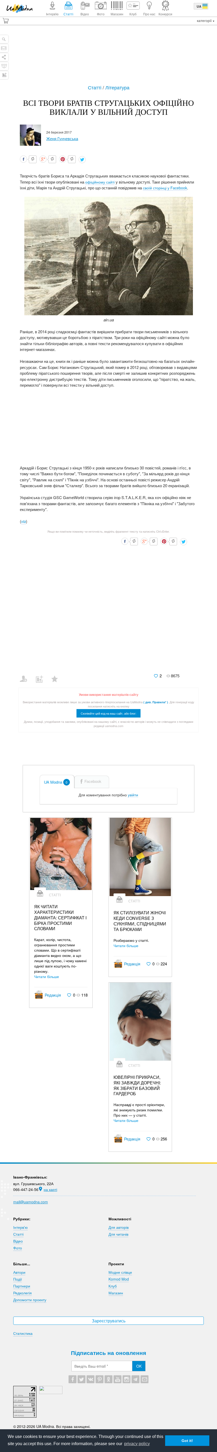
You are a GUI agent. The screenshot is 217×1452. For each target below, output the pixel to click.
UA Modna (55, 782)
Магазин (115, 1292)
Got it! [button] (187, 1441)
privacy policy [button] (137, 1443)
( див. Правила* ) (155, 702)
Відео (18, 1241)
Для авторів (118, 1227)
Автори (19, 1272)
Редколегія (22, 1292)
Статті (95, 87)
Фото (17, 1247)
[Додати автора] (26, 675)
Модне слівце (120, 1272)
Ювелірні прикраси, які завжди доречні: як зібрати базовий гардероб (137, 1086)
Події (17, 1279)
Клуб (112, 1286)
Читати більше (46, 976)
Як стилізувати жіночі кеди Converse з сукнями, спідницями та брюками (140, 921)
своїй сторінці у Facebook (165, 187)
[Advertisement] (108, 57)
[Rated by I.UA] (50, 1392)
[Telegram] (135, 1379)
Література (117, 87)
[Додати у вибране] (57, 675)
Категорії (205, 20)
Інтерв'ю (20, 1227)
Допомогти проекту (29, 1299)
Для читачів (118, 1234)
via (23, 521)
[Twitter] (81, 1379)
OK (139, 1366)
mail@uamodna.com (30, 1201)
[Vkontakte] (90, 1379)
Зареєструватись (108, 1321)
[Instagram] (126, 1379)
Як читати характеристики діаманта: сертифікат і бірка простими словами (60, 918)
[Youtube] (117, 1379)
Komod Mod (118, 1279)
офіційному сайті (100, 182)
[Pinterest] (99, 1379)
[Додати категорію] (41, 675)
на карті (50, 1189)
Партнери (21, 1286)
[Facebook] (72, 1379)
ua (199, 6)
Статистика (23, 1333)
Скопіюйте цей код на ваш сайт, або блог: (108, 713)
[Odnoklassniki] (108, 1379)
